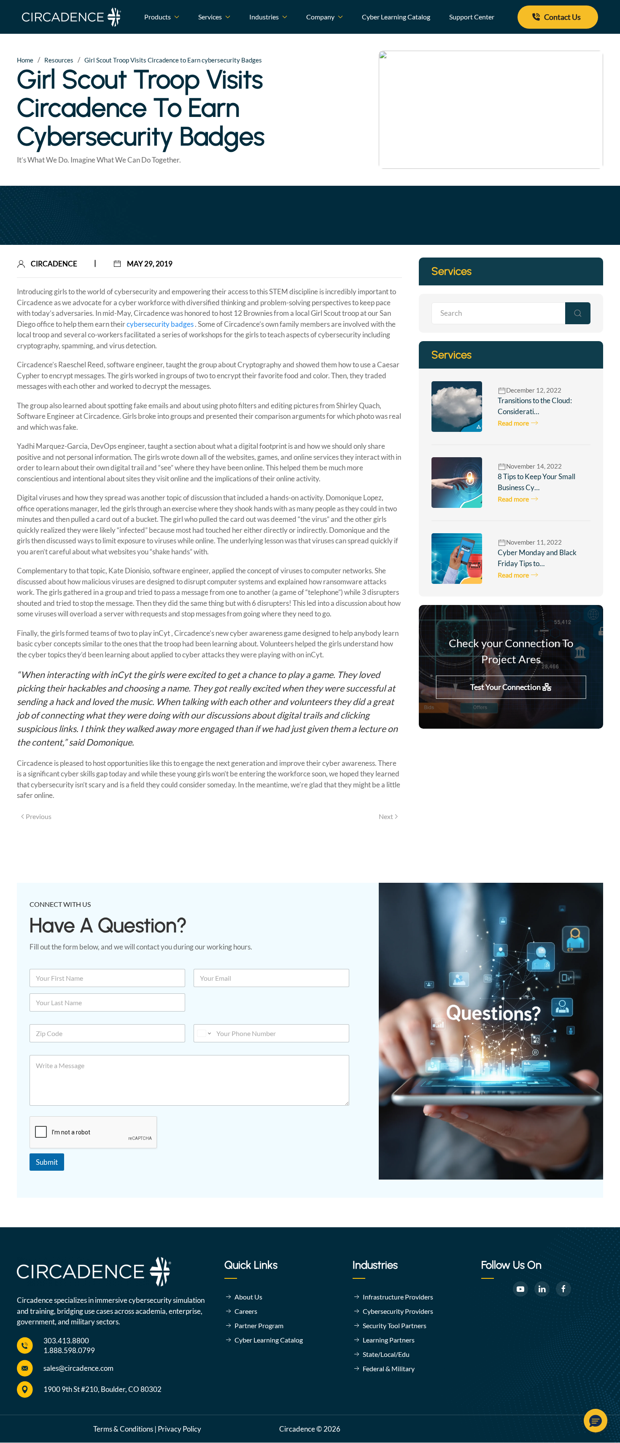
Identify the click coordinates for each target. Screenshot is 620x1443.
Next (386, 816)
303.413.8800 (66, 1340)
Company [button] (320, 17)
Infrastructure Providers (398, 1297)
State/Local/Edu (386, 1354)
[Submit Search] (577, 313)
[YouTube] (520, 1289)
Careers (246, 1311)
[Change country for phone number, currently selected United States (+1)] (203, 1033)
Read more (513, 423)
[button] (595, 1420)
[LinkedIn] (542, 1289)
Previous (38, 816)
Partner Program (259, 1325)
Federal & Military (389, 1368)
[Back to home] (72, 17)
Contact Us (562, 17)
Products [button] (157, 17)
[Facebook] (563, 1289)
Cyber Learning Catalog (396, 17)
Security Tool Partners (394, 1325)
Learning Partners (389, 1340)
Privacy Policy (179, 1428)
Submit (47, 1162)
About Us (248, 1297)
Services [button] (210, 17)
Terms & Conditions (123, 1428)
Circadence (54, 263)
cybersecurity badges (161, 324)
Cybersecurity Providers (398, 1311)
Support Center (471, 17)
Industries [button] (264, 17)
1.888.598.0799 (69, 1350)
